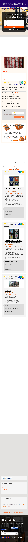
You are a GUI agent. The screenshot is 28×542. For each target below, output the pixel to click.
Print (4, 79)
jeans (19, 501)
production (5, 504)
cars (10, 169)
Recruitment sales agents (7, 491)
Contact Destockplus (18, 512)
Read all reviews (6, 76)
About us (4, 487)
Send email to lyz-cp (19, 117)
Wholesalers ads (6, 512)
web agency (20, 537)
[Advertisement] (14, 47)
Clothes (15, 224)
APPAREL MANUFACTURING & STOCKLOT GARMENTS (13, 189)
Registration (11, 513)
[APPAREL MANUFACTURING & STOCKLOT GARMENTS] (14, 181)
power (23, 501)
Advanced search (14, 29)
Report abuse (16, 82)
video (8, 506)
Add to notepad (6, 77)
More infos (20, 4)
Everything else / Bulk (19, 278)
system (4, 506)
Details (11, 82)
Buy (12, 512)
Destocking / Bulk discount (19, 84)
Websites (24, 513)
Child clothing (21, 174)
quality (15, 504)
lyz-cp (6, 110)
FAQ (10, 137)
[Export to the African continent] (14, 283)
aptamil (5, 501)
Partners (19, 513)
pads (18, 169)
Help (16, 513)
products (11, 504)
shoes (23, 504)
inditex (15, 501)
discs (12, 169)
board (10, 501)
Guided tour (5, 489)
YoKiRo (7, 306)
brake (15, 169)
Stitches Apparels (11, 209)
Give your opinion (6, 74)
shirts (20, 504)
